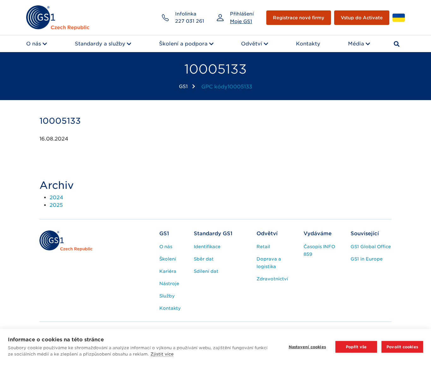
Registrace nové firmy (298, 17)
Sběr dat (204, 258)
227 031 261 (189, 21)
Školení (167, 258)
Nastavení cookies (307, 346)
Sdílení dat (206, 271)
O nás (33, 44)
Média (356, 44)
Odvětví (251, 44)
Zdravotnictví (272, 278)
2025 (56, 205)
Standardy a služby (100, 44)
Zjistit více (162, 354)
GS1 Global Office (371, 246)
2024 (56, 197)
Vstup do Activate (362, 17)
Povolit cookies (402, 346)
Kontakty (308, 44)
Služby (167, 295)
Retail (263, 246)
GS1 (183, 86)
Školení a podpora (183, 44)
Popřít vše (356, 346)
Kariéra (167, 271)
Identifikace (207, 246)
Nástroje (169, 283)
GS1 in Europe (367, 258)
